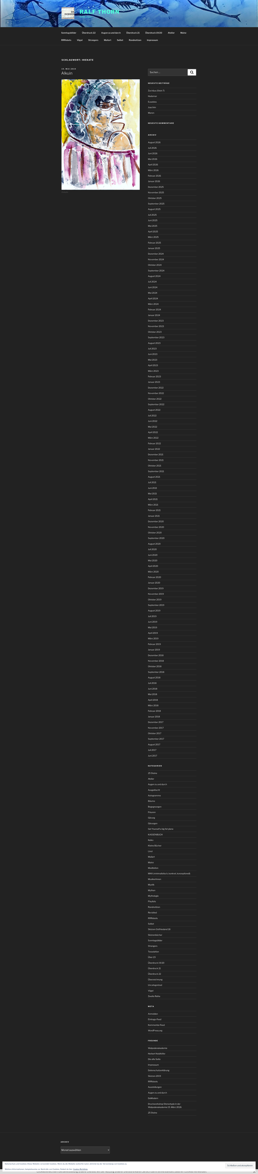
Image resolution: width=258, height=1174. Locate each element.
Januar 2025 (154, 248)
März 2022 (153, 437)
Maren (151, 113)
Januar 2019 (154, 649)
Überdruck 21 (133, 32)
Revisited (152, 912)
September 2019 (156, 605)
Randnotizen (135, 40)
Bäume (151, 801)
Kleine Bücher (154, 845)
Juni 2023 (152, 354)
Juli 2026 (152, 148)
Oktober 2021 (154, 465)
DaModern (153, 1098)
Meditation (153, 868)
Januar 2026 (154, 181)
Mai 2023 (152, 359)
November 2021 (156, 460)
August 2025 (154, 209)
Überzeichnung (155, 979)
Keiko (150, 840)
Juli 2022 (152, 415)
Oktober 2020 (155, 532)
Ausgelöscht (154, 790)
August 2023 (154, 343)
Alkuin (66, 73)
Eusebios (152, 102)
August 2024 (154, 276)
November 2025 (156, 192)
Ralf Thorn (100, 11)
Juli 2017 (152, 750)
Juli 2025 (152, 215)
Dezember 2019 (155, 588)
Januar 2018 (154, 716)
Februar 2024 (154, 309)
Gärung (151, 817)
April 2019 (153, 633)
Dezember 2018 (155, 655)
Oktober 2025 (155, 198)
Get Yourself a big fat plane (160, 829)
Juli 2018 (152, 683)
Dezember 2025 (156, 187)
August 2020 (154, 543)
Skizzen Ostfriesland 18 (159, 929)
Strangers (93, 40)
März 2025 (153, 237)
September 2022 (156, 404)
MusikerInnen (154, 879)
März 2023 (153, 371)
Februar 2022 (154, 443)
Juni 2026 (152, 153)
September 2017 (156, 739)
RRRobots (66, 40)
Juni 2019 (152, 621)
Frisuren (152, 812)
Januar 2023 (154, 382)
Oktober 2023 (155, 332)
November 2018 (156, 661)
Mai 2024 (152, 293)
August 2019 (154, 610)
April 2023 (153, 365)
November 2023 (156, 326)
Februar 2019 (154, 644)
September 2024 (156, 270)
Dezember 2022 (155, 387)
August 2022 (154, 410)
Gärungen (152, 823)
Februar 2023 (154, 376)
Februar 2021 (154, 510)
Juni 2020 (153, 555)
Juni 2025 (152, 220)
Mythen (151, 890)
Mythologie (153, 896)
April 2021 (153, 499)
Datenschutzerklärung (158, 1070)
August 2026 (154, 142)
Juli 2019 (152, 616)
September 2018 (156, 672)
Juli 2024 (152, 281)
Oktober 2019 (154, 599)
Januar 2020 (154, 582)
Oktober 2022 (154, 399)
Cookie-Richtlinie (80, 1169)
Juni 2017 (152, 755)
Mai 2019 (152, 627)
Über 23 (152, 957)
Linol (150, 851)
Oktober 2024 (155, 265)
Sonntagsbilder (68, 32)
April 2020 (153, 566)
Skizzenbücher (155, 935)
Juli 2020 (152, 549)
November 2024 (156, 259)
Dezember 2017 (155, 722)
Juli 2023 (152, 348)
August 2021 (154, 477)
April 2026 (153, 164)
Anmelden (153, 1014)
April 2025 (153, 231)
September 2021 (156, 471)
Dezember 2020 (156, 521)
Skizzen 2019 (154, 1076)
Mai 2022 (152, 426)
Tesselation (153, 951)
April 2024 (153, 298)
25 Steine (152, 773)
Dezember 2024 (156, 253)
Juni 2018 (152, 688)
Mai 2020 (152, 560)
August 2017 (154, 744)
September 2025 (156, 203)
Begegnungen (154, 806)
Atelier (171, 32)
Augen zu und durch (111, 32)
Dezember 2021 (155, 454)
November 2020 (156, 527)
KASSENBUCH (155, 834)
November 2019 (156, 594)
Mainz (183, 32)
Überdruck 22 (89, 32)
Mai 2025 (152, 226)
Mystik (151, 884)
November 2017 (156, 727)
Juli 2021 (152, 482)
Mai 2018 (152, 694)
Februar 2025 (154, 242)
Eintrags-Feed (154, 1019)
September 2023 (156, 337)
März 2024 (153, 304)
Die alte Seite (154, 1059)
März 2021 (153, 504)
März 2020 (153, 571)
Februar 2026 (154, 175)
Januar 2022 (154, 449)
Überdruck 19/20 (153, 32)
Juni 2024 (152, 287)
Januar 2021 (154, 516)
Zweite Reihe (154, 996)
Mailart (107, 40)
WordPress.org (155, 1030)
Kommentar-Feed (156, 1025)
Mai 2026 (152, 159)
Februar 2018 (154, 711)
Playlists (152, 901)
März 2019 (153, 638)
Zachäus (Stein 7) (156, 90)
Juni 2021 (152, 488)
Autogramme (154, 795)
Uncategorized (155, 985)
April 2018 (153, 700)
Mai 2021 (152, 493)
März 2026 (153, 170)
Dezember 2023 (156, 320)
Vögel (80, 40)
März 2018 (153, 705)
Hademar (152, 96)
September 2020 (156, 538)
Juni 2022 (152, 421)
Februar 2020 (154, 577)
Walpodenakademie (157, 1048)
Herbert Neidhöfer (156, 1053)
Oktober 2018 (154, 666)
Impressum (152, 40)
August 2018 (154, 677)
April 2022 (153, 432)
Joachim (152, 107)
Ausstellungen (155, 1087)
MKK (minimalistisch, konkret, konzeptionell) (169, 873)
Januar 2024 (154, 315)
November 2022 (156, 393)
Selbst (120, 40)
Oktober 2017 (154, 733)
